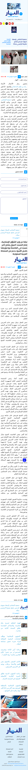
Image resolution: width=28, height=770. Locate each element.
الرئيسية (9, 39)
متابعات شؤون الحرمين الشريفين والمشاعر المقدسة (14, 617)
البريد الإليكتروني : (21, 192)
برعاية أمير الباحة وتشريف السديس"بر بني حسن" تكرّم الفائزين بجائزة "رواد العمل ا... (11, 652)
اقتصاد (9, 752)
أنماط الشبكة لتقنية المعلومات (20, 765)
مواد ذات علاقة (18, 225)
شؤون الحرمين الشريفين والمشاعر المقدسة (6, 42)
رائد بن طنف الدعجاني (19, 86)
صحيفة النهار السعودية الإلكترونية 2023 (15, 763)
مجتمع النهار (9, 754)
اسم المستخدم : (22, 179)
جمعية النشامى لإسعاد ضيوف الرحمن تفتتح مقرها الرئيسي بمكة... (9, 232)
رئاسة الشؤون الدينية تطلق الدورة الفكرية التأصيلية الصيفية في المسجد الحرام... (10, 676)
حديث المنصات (21, 757)
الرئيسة (21, 749)
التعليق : (24, 199)
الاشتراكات (21, 742)
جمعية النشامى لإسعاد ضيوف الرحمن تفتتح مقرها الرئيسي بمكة (9, 607)
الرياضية (21, 752)
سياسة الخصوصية (9, 739)
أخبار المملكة (9, 749)
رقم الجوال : (23, 186)
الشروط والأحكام (21, 739)
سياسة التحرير (9, 736)
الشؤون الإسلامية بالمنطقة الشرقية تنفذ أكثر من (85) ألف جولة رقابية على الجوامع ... (11, 688)
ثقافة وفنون (21, 754)
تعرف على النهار (21, 736)
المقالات (9, 757)
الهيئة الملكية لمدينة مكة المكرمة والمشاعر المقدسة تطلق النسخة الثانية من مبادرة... (11, 626)
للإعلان (9, 742)
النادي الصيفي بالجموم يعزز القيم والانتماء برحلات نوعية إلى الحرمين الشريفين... (10, 664)
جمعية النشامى (6, 100)
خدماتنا (21, 744)
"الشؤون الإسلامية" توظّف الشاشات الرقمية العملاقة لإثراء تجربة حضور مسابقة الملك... (11, 640)
